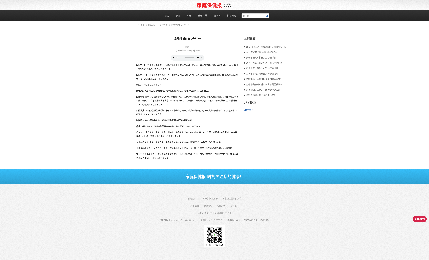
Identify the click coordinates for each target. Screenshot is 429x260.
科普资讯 (152, 25)
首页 (166, 15)
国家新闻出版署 (210, 198)
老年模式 (420, 219)
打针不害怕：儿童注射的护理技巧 (262, 74)
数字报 (217, 15)
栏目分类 (231, 15)
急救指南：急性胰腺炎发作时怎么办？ (264, 79)
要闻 (178, 15)
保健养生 (164, 25)
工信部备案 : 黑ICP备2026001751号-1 (214, 213)
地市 (189, 15)
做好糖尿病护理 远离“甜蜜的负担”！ (263, 52)
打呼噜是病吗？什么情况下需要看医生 (264, 84)
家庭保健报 (209, 5)
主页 (143, 25)
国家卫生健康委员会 (232, 198)
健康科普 (202, 15)
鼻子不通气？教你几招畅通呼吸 (261, 57)
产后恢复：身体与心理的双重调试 (262, 68)
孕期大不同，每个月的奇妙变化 (261, 95)
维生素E (248, 110)
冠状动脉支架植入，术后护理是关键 (263, 90)
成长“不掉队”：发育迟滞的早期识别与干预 (266, 47)
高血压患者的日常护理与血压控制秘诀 (264, 63)
